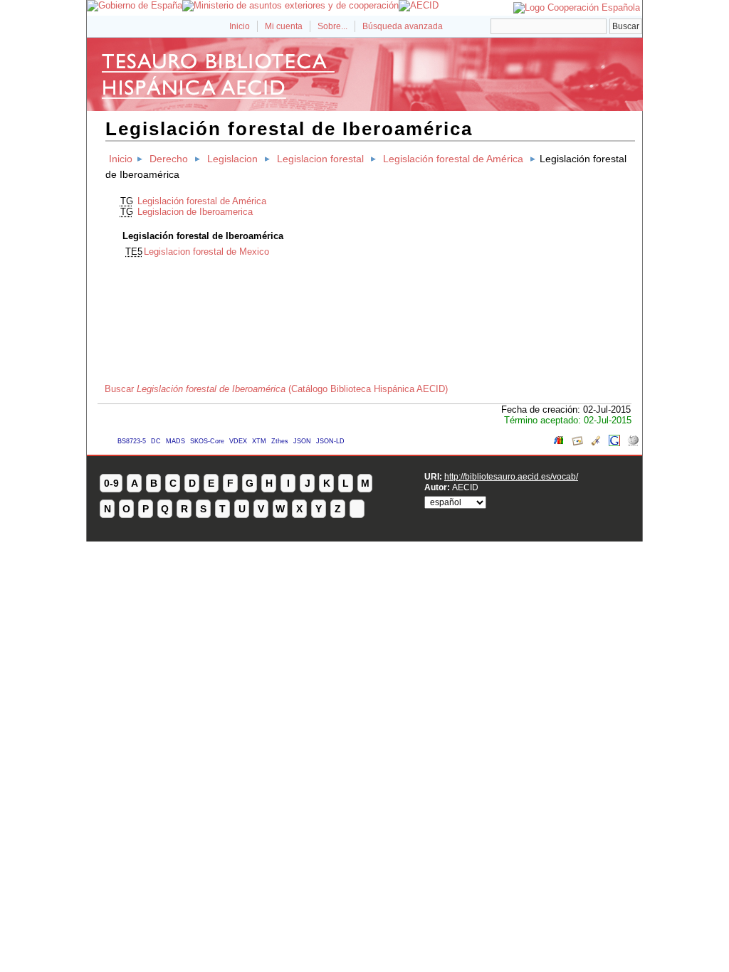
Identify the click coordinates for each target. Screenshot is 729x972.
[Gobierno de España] (134, 5)
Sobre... (332, 26)
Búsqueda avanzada (402, 26)
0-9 (111, 483)
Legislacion (232, 158)
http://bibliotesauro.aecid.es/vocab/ (511, 476)
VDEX (238, 441)
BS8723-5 (131, 441)
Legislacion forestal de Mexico (206, 251)
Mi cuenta (284, 26)
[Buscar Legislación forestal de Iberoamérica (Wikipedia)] (633, 443)
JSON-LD (330, 441)
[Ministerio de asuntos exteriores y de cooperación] (290, 5)
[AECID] (419, 5)
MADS (175, 441)
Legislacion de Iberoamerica (195, 211)
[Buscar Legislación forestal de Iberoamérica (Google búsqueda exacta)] (614, 443)
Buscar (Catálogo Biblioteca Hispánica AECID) (276, 389)
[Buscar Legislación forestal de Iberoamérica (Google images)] (577, 443)
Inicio (239, 26)
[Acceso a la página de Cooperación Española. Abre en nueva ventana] (576, 7)
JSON (302, 441)
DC (156, 441)
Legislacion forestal (320, 158)
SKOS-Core (207, 441)
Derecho (169, 158)
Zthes (279, 441)
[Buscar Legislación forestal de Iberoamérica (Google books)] (559, 443)
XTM (259, 441)
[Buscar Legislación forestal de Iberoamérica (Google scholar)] (596, 443)
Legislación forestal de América (453, 158)
